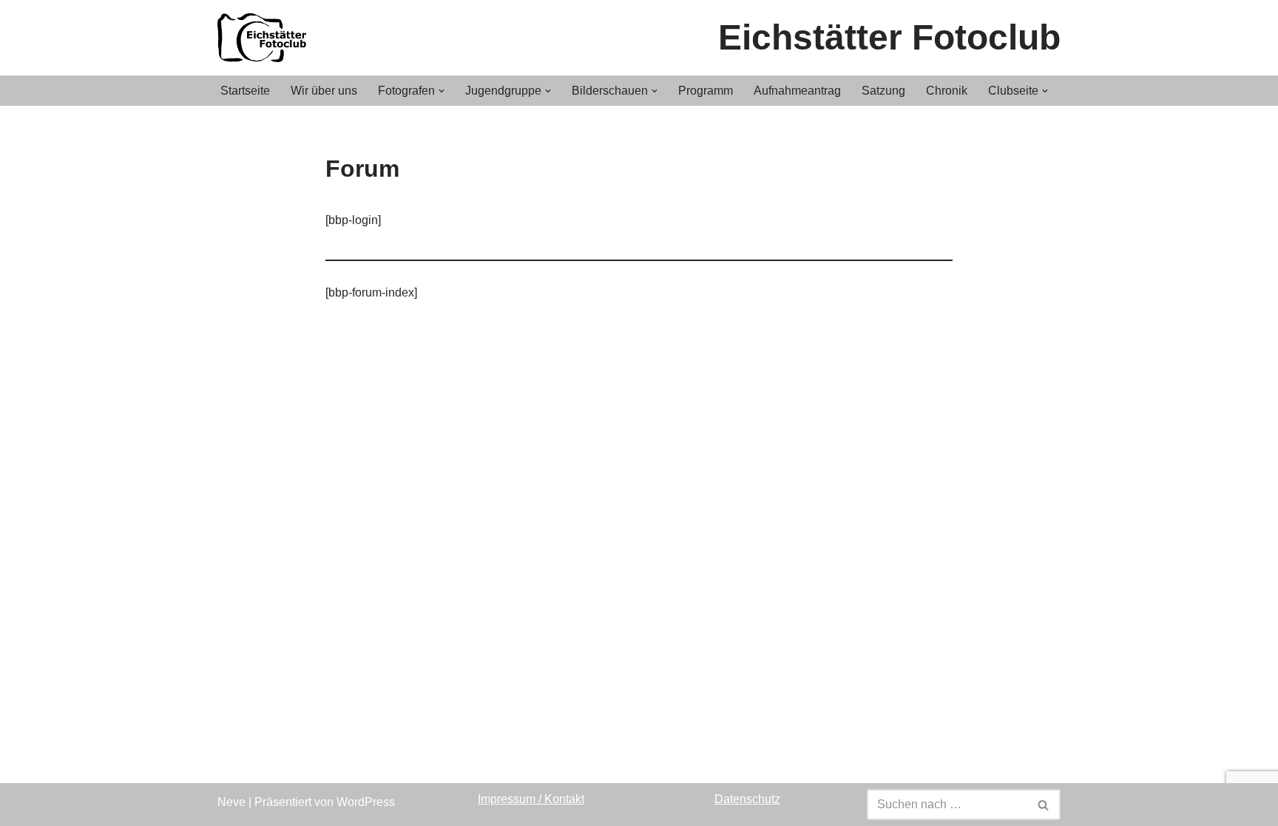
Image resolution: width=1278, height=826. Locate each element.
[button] (441, 91)
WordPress (366, 802)
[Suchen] (1044, 804)
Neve (231, 802)
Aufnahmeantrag (797, 90)
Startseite (245, 90)
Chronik (946, 90)
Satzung (883, 90)
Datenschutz (747, 799)
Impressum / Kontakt (531, 799)
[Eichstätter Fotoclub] (265, 37)
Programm (705, 90)
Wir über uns (324, 90)
